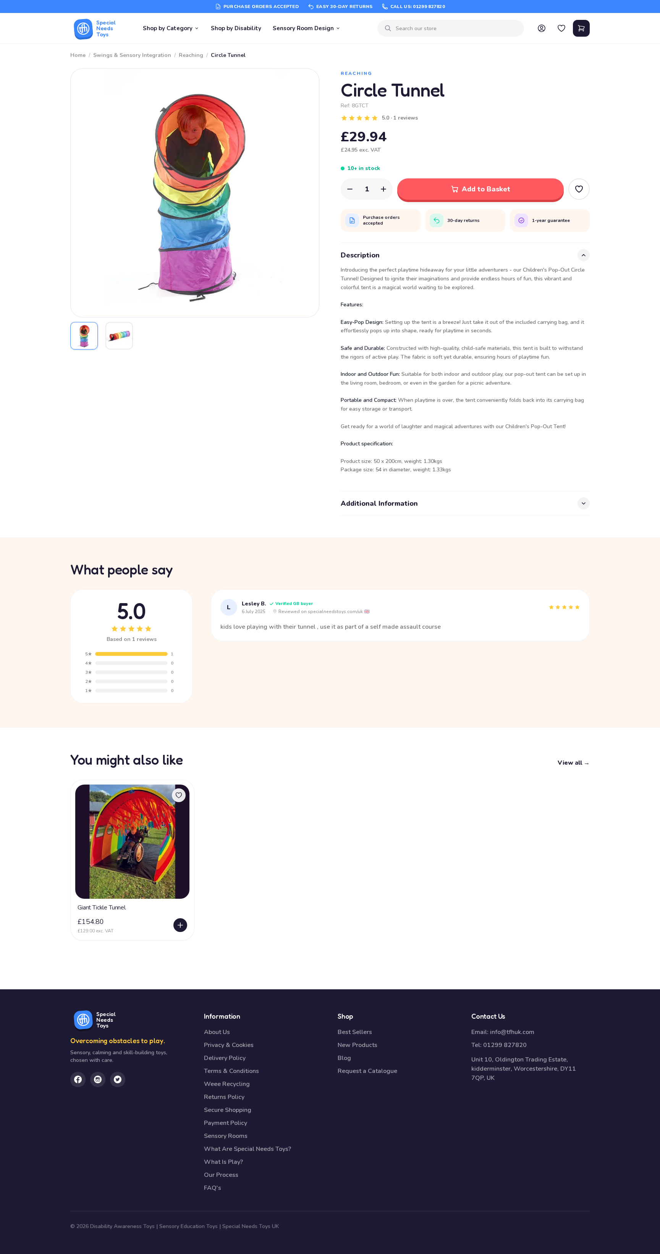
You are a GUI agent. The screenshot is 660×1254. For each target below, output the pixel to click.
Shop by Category (167, 28)
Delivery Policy (225, 1058)
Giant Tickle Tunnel (102, 907)
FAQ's (212, 1188)
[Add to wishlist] (179, 795)
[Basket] (581, 28)
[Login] (541, 28)
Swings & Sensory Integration (132, 55)
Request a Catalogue (367, 1071)
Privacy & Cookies (229, 1045)
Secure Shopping (227, 1110)
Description (360, 255)
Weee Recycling (227, 1084)
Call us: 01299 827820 (417, 6)
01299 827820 (505, 1045)
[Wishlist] (561, 28)
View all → (574, 763)
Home (78, 55)
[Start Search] (388, 28)
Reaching (191, 55)
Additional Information (379, 503)
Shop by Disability (236, 28)
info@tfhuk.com (512, 1032)
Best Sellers (355, 1032)
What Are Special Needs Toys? (247, 1149)
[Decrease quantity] (350, 189)
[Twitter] (117, 1079)
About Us (217, 1032)
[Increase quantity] (383, 189)
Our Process (221, 1175)
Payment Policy (225, 1123)
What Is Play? (223, 1162)
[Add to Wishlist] (579, 189)
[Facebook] (78, 1079)
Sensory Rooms (225, 1136)
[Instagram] (97, 1079)
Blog (344, 1058)
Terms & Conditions (231, 1071)
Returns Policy (224, 1097)
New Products (357, 1045)
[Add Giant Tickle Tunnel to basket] (180, 925)
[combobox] (457, 28)
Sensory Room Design (303, 28)
